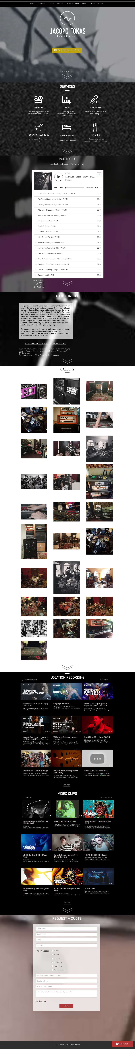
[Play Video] (36, 691)
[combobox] (105, 680)
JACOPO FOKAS (68, 31)
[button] (29, 680)
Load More (66, 785)
